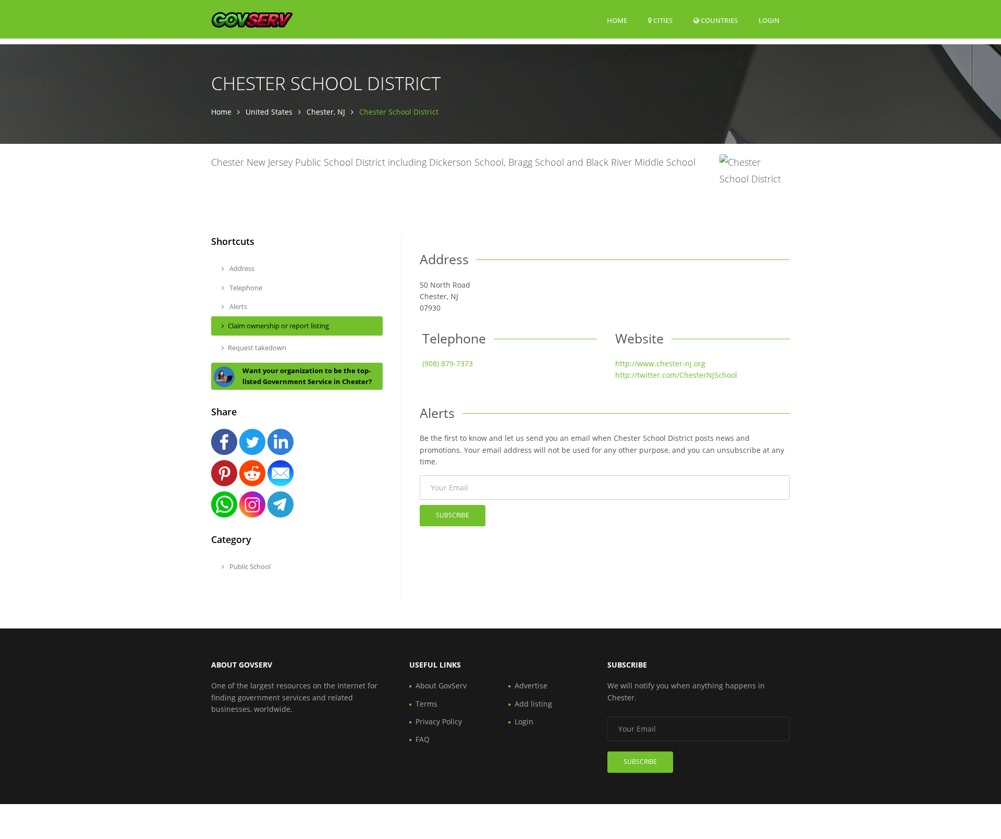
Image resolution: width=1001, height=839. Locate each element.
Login (769, 20)
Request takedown (257, 347)
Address (241, 268)
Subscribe (452, 515)
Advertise (531, 685)
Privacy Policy (439, 721)
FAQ (423, 739)
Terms (426, 704)
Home (617, 20)
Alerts (237, 306)
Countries (718, 20)
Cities (662, 20)
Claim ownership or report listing (278, 325)
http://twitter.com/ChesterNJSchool (676, 375)
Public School (249, 566)
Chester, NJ (326, 112)
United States (269, 112)
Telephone (245, 287)
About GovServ (441, 685)
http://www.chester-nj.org (660, 363)
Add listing (533, 704)
